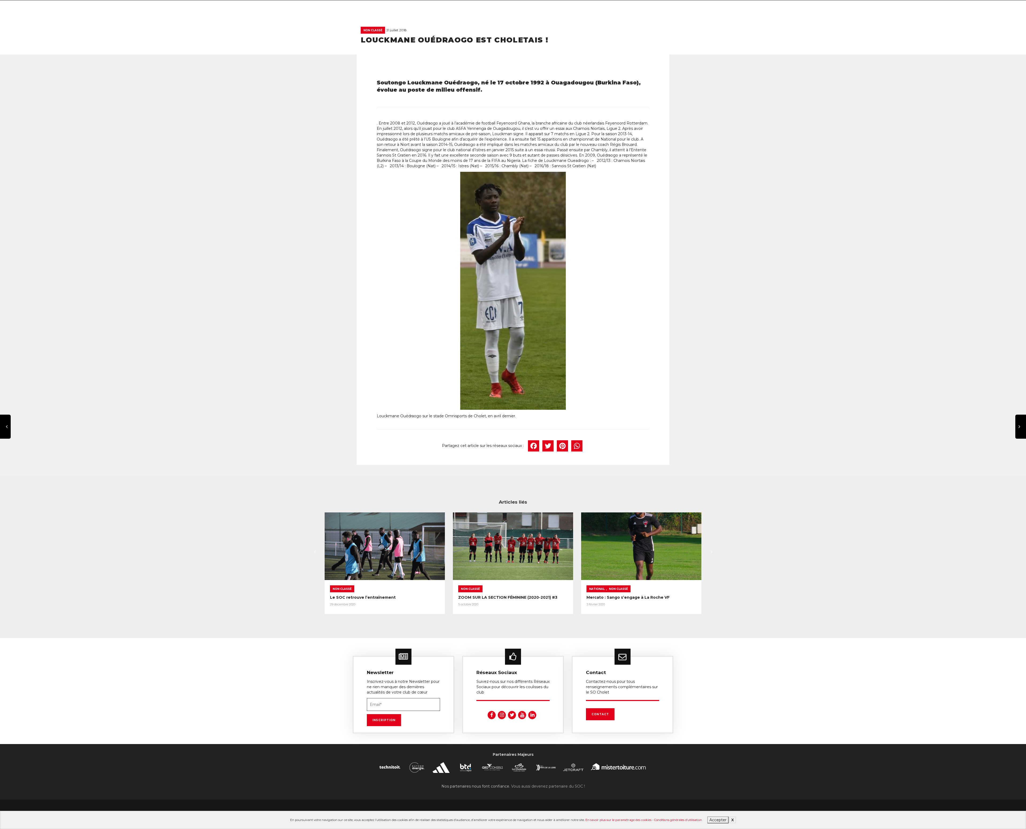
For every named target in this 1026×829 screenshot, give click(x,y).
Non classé (372, 30)
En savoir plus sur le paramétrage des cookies (618, 820)
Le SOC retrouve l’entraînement (363, 597)
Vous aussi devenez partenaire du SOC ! (548, 786)
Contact (600, 714)
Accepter (717, 820)
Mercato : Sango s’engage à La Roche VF (628, 597)
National (597, 589)
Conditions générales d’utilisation (678, 820)
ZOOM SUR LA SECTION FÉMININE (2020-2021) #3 (507, 597)
